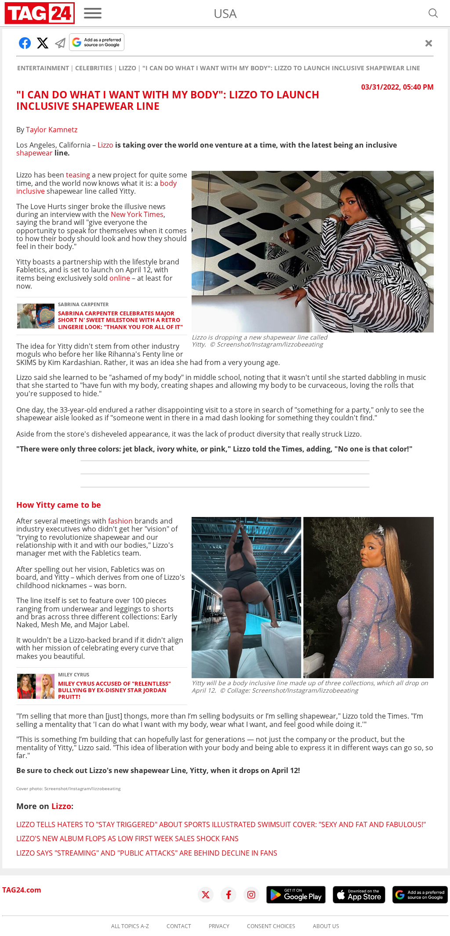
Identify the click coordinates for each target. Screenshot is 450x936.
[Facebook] (228, 895)
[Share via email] (60, 43)
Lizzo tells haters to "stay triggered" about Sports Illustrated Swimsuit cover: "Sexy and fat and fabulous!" (221, 824)
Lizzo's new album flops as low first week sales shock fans (127, 838)
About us (326, 926)
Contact (179, 926)
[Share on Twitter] (42, 43)
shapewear (34, 153)
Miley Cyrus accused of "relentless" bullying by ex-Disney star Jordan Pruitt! (114, 690)
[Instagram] (251, 895)
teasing (79, 175)
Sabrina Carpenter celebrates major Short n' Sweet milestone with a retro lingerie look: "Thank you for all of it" (120, 320)
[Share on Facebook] (25, 43)
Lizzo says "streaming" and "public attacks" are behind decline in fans (146, 853)
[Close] (429, 43)
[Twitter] (206, 895)
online (119, 278)
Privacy (219, 926)
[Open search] (433, 13)
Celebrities (93, 68)
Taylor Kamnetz (51, 129)
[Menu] (92, 13)
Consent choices (271, 926)
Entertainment (43, 68)
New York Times (137, 214)
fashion (119, 521)
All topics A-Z (130, 926)
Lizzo (127, 68)
